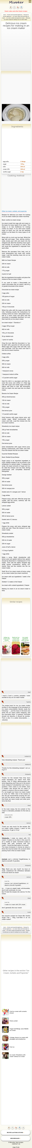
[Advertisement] (16, 47)
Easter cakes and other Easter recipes (16, 11)
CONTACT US (16, 1144)
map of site (16, 1147)
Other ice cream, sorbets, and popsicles (14, 211)
